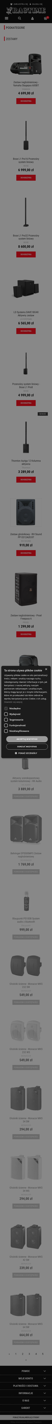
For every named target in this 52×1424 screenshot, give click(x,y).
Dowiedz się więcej (13, 702)
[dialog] (26, 712)
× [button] (46, 669)
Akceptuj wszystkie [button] (27, 739)
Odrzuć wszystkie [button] (27, 746)
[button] (26, 753)
